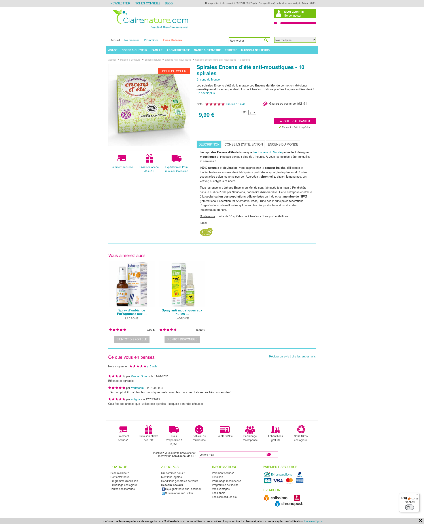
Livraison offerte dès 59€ (149, 169)
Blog (169, 3)
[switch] (409, 507)
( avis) (152, 366)
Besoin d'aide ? (119, 473)
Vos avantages (221, 489)
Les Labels (218, 493)
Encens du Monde (208, 79)
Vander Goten (139, 376)
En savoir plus (206, 93)
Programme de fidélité (225, 485)
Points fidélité (225, 436)
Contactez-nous (119, 477)
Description (209, 144)
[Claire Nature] (149, 29)
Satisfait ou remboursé (199, 438)
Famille (157, 50)
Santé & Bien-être (207, 50)
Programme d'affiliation (124, 481)
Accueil (115, 40)
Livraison (217, 477)
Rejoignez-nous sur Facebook (183, 489)
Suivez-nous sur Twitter (179, 493)
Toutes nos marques (122, 489)
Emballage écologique (124, 485)
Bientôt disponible (131, 339)
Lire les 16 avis (235, 104)
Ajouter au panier (295, 121)
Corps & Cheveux (135, 50)
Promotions (151, 40)
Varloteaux (137, 388)
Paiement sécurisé (122, 167)
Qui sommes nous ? (173, 473)
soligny (135, 399)
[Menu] (417, 495)
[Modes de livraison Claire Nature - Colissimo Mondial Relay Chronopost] (284, 506)
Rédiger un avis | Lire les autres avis (292, 356)
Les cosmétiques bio (224, 497)
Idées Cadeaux (172, 40)
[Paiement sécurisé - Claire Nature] (284, 483)
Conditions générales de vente (179, 481)
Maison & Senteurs (255, 50)
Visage (112, 50)
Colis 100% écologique (301, 438)
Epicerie (231, 50)
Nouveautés (132, 40)
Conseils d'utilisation (244, 144)
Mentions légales (171, 477)
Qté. (245, 112)
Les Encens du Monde (267, 152)
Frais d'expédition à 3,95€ (174, 440)
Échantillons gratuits (275, 438)
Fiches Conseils (147, 3)
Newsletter (120, 3)
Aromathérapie (178, 50)
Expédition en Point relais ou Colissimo (176, 169)
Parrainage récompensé (250, 438)
